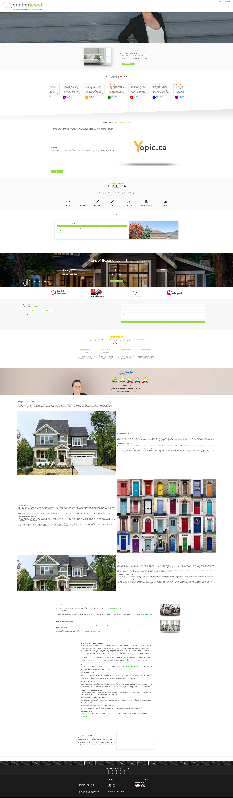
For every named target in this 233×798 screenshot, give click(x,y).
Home (109, 6)
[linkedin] (116, 772)
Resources (144, 6)
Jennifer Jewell (84, 716)
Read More (60, 232)
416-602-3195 (224, 1)
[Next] (224, 230)
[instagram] (124, 772)
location (111, 744)
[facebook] (108, 772)
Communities (153, 6)
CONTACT (57, 171)
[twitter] (112, 772)
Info (139, 6)
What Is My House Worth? (130, 6)
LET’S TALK (128, 64)
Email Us (229, 1)
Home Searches (117, 6)
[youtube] (120, 772)
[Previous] (8, 230)
